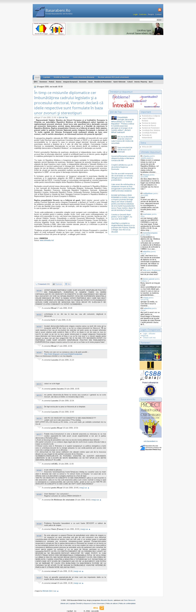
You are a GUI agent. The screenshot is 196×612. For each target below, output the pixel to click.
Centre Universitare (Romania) (83, 77)
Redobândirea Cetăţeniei (151, 116)
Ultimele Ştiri (47, 591)
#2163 (39, 353)
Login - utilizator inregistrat (148, 335)
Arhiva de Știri (147, 147)
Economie (82, 82)
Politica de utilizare (112, 603)
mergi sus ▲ (84, 488)
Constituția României (149, 133)
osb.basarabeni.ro (150, 441)
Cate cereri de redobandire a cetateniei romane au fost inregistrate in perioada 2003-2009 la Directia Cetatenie (123, 187)
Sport (151, 82)
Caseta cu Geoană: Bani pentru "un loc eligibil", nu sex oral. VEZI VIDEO (121, 216)
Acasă (37, 77)
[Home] (40, 11)
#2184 (39, 524)
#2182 (39, 470)
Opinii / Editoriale (119, 82)
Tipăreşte (58, 284)
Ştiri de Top (63, 117)
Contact (158, 14)
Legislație (72, 603)
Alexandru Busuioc (107, 600)
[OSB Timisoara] (151, 353)
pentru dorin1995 (147, 176)
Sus (68, 284)
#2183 (39, 494)
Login (135, 14)
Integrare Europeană (70, 82)
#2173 (39, 395)
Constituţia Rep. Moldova (151, 130)
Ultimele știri (64, 603)
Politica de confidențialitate (127, 603)
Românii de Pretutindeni (102, 82)
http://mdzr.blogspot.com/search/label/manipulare (63, 354)
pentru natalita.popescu (148, 157)
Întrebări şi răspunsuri (61, 77)
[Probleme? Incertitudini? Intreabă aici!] (135, 107)
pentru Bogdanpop (152, 270)
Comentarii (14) (44, 284)
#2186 (39, 536)
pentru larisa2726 (147, 299)
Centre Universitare (98, 603)
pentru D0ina (149, 234)
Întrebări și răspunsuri (84, 603)
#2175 (39, 407)
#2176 (39, 419)
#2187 (39, 578)
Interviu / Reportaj (140, 82)
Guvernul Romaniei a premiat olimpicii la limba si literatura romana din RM (123, 158)
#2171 (39, 384)
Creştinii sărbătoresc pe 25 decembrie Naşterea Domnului (122, 167)
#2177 (39, 434)
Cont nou (143, 14)
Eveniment (43, 82)
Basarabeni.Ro (57, 10)
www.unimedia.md (47, 240)
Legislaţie (46, 77)
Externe (58, 82)
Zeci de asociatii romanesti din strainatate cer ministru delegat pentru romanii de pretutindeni (122, 176)
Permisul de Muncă (149, 125)
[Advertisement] (98, 55)
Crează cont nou (149, 338)
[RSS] (159, 11)
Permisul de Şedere (149, 123)
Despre (151, 14)
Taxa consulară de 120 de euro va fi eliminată (124, 149)
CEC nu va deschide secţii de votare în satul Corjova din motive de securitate (122, 139)
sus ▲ (56, 591)
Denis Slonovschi (129, 600)
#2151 (39, 315)
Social (90, 82)
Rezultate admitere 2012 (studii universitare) (113, 77)
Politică (51, 82)
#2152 (39, 327)
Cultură (130, 82)
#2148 (39, 291)
